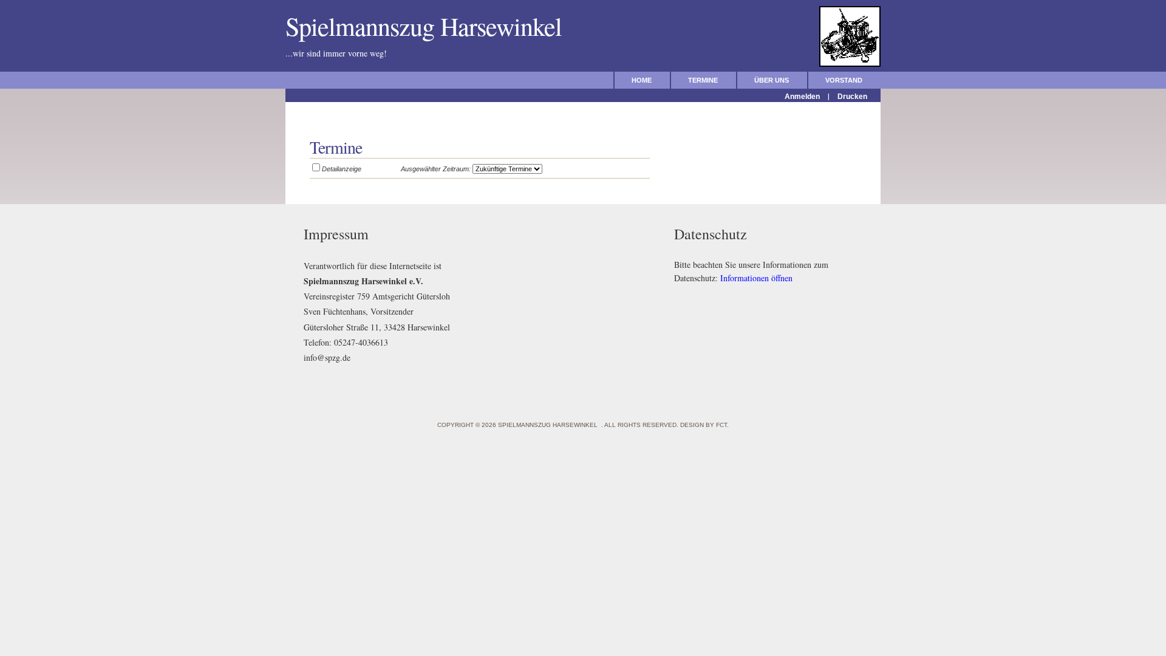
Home (642, 80)
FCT (721, 425)
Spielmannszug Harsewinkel (431, 26)
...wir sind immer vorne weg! (363, 53)
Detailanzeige (341, 169)
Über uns (771, 80)
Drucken (852, 96)
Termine (703, 80)
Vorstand (843, 80)
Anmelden (802, 96)
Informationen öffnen (756, 278)
